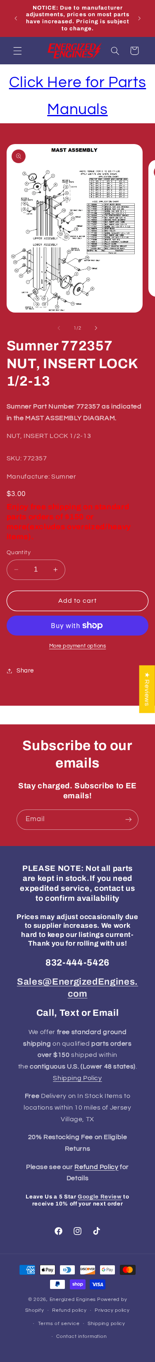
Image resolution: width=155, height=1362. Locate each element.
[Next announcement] (139, 18)
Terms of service (59, 1323)
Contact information (81, 1336)
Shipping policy (106, 1323)
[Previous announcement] (16, 18)
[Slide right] (96, 328)
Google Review (100, 1196)
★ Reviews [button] (147, 689)
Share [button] (25, 671)
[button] (17, 50)
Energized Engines (73, 1299)
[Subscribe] (128, 819)
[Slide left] (59, 328)
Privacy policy (112, 1310)
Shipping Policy (77, 1078)
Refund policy (69, 1310)
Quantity (19, 552)
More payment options (77, 646)
